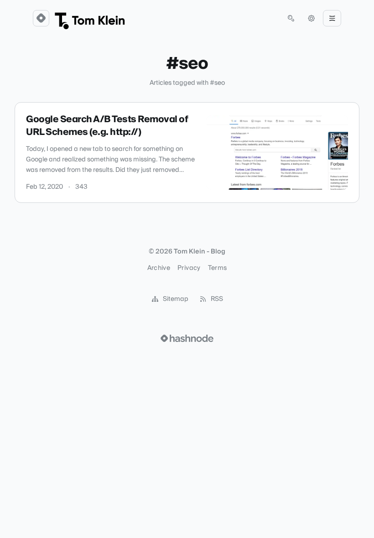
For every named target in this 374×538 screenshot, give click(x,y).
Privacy (188, 268)
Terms (217, 268)
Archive (158, 268)
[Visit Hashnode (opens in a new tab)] (187, 338)
